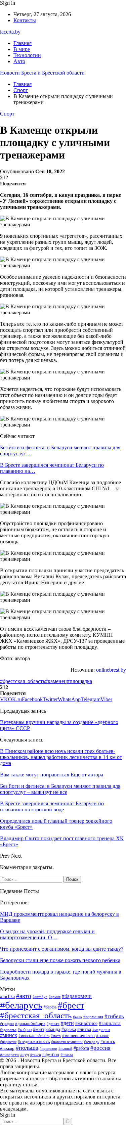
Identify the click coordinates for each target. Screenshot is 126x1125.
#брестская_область (22, 681)
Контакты (24, 20)
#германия (93, 1016)
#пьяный (65, 1048)
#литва (84, 1029)
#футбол (50, 1054)
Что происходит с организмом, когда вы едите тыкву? (61, 949)
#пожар (7, 1048)
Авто (19, 61)
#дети (67, 1023)
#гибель (114, 1016)
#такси (35, 1055)
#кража (68, 1029)
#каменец (56, 681)
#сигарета (9, 1054)
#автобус (40, 997)
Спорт (7, 114)
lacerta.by (10, 32)
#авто (23, 995)
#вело (77, 1017)
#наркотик (8, 1042)
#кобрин (25, 1029)
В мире (21, 49)
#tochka (7, 996)
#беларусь (21, 1005)
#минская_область (33, 1035)
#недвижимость (34, 1041)
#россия (100, 1048)
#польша (27, 1047)
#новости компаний (67, 1042)
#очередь (91, 1042)
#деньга (53, 1024)
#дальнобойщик (30, 1023)
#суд (24, 1054)
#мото (56, 1036)
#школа (66, 1054)
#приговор (48, 1048)
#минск (8, 1035)
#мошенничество (78, 1035)
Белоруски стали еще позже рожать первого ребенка (60, 960)
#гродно (7, 1024)
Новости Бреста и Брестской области (42, 73)
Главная (22, 43)
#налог (102, 1035)
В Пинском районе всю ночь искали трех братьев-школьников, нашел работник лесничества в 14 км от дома (61, 757)
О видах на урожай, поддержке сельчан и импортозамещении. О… (47, 934)
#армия (54, 997)
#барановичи (77, 996)
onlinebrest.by (111, 670)
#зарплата (110, 1023)
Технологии (27, 55)
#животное (86, 1023)
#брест (71, 1005)
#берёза (50, 1007)
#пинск (107, 1041)
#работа (81, 1048)
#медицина (101, 1030)
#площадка (79, 681)
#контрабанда (46, 1029)
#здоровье (8, 1030)
